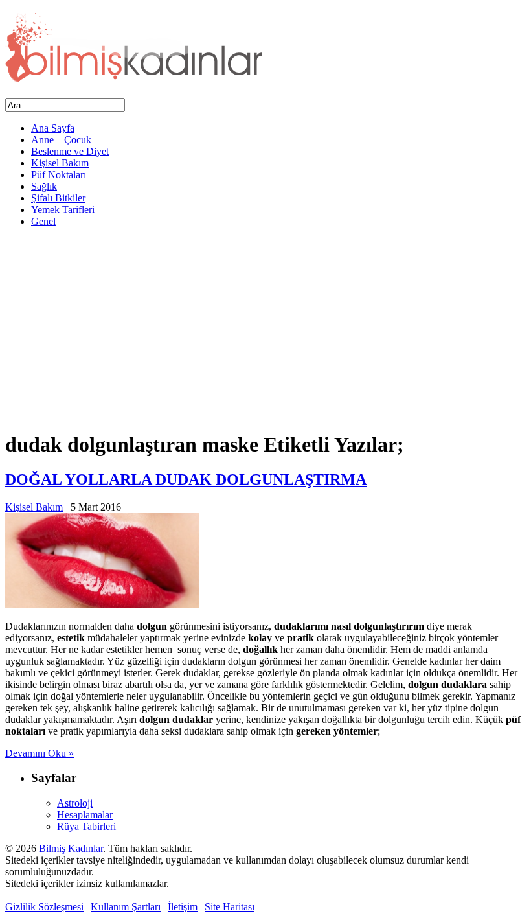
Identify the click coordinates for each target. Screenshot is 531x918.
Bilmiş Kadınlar (71, 848)
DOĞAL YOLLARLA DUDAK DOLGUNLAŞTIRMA (186, 479)
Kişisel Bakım (60, 162)
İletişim (183, 906)
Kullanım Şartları (126, 906)
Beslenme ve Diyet (70, 151)
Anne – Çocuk (61, 139)
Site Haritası (229, 906)
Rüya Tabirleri (86, 826)
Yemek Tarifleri (63, 209)
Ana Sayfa (52, 127)
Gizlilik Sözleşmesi (44, 906)
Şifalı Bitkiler (58, 197)
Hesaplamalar (85, 814)
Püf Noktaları (58, 174)
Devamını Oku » (39, 753)
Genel (43, 221)
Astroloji (75, 803)
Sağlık (44, 186)
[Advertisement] (265, 328)
